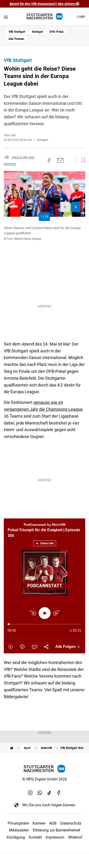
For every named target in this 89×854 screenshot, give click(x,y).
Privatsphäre (18, 823)
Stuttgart (37, 31)
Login (81, 16)
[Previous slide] (65, 207)
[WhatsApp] (40, 792)
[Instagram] (30, 792)
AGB (52, 823)
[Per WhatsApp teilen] (69, 160)
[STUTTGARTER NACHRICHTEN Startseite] (45, 16)
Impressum (55, 837)
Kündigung (16, 837)
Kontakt (35, 837)
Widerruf (75, 837)
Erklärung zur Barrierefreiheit (56, 830)
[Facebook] (59, 792)
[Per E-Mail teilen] (60, 160)
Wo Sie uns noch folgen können (48, 805)
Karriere (39, 823)
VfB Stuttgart (17, 31)
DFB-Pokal (56, 31)
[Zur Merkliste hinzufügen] (82, 160)
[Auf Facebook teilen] (49, 160)
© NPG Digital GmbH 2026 (44, 779)
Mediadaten (19, 830)
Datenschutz (70, 823)
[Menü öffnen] (6, 17)
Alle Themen (16, 39)
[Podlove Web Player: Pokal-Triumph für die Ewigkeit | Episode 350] (44, 585)
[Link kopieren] (40, 160)
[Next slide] (76, 207)
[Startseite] (12, 748)
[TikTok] (49, 792)
